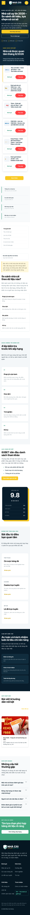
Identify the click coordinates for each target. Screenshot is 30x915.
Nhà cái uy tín (6, 868)
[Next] (29, 732)
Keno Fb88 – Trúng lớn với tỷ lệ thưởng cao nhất (15, 738)
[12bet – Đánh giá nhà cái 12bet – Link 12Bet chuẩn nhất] (7, 105)
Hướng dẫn (18, 868)
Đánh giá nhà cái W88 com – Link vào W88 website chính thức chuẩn (16, 88)
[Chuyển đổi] (26, 782)
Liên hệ (4, 890)
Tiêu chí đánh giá (7, 232)
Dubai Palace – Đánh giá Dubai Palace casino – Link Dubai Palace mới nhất (17, 141)
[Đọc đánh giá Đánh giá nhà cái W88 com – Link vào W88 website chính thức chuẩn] (9, 95)
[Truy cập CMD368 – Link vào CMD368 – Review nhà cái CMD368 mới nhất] (20, 131)
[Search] (26, 3)
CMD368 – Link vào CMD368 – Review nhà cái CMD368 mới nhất (18, 123)
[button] (3, 3)
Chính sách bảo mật (8, 894)
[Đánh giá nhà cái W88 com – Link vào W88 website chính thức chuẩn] (7, 88)
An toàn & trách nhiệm (8, 242)
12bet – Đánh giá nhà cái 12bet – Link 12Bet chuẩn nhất (16, 105)
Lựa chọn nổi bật (7, 235)
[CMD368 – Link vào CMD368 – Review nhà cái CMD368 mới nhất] (7, 123)
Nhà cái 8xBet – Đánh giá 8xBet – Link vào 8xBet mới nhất (17, 69)
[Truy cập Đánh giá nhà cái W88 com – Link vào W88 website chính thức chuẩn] (20, 95)
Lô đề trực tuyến (7, 875)
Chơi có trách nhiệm (21, 886)
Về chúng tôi (5, 886)
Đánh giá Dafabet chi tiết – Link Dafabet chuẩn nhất (17, 158)
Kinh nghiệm (19, 871)
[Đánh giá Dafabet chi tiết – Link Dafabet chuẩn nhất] (7, 159)
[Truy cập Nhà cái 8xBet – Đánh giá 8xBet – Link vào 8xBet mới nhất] (21, 77)
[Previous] (1, 732)
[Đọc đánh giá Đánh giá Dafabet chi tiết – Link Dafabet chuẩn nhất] (9, 166)
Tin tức (17, 875)
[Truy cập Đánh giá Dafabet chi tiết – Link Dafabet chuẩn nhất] (20, 166)
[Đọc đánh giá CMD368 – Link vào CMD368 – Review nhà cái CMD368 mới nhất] (9, 131)
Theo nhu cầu (6, 238)
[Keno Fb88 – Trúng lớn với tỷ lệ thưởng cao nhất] (15, 733)
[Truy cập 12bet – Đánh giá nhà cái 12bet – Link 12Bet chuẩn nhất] (20, 113)
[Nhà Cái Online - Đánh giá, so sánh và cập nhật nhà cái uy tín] (15, 3)
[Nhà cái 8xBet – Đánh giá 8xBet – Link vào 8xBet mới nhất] (7, 70)
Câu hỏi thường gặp (7, 245)
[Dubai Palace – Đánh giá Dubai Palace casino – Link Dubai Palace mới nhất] (7, 142)
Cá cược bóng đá (7, 871)
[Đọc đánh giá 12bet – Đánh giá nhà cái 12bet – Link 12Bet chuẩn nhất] (9, 113)
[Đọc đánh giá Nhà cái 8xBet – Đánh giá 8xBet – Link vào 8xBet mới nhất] (10, 77)
